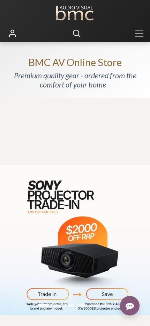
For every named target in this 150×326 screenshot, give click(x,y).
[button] (76, 33)
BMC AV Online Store (75, 62)
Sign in (12, 33)
